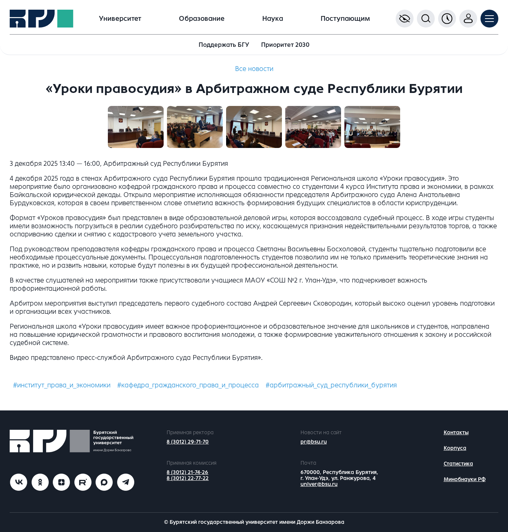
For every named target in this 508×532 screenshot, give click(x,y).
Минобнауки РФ (465, 479)
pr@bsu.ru (313, 442)
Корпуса (455, 448)
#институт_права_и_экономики (61, 385)
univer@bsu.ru (319, 484)
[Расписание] (447, 19)
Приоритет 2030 (285, 45)
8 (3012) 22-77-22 (188, 478)
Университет (120, 18)
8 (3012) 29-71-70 (188, 442)
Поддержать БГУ (224, 45)
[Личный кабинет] (468, 19)
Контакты (456, 432)
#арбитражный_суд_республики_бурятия (331, 385)
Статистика (458, 464)
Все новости (254, 68)
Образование (202, 18)
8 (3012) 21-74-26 (187, 472)
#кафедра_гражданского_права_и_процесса (188, 385)
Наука (272, 18)
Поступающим (345, 18)
